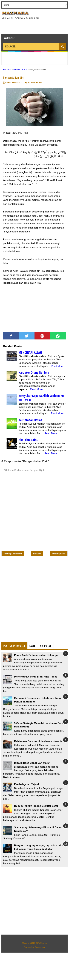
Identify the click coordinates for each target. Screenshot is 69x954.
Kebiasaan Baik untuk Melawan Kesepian (39, 741)
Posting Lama (58, 554)
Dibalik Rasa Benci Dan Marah (32, 762)
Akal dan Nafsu (28, 440)
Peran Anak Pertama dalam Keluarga (36, 655)
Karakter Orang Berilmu (34, 372)
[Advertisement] (35, 26)
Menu (11, 38)
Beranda (37, 554)
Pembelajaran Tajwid (26, 784)
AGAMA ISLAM (35, 83)
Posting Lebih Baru (13, 554)
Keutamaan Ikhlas (30, 420)
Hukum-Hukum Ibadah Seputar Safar (36, 805)
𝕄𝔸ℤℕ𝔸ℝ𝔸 (41, 943)
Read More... (58, 366)
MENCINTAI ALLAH (30, 352)
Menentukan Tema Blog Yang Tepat (35, 676)
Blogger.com (40, 947)
